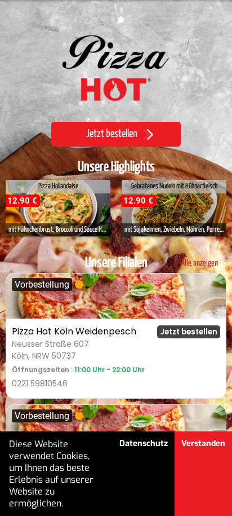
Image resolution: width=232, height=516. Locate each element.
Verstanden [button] (203, 443)
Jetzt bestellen (188, 332)
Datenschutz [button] (143, 443)
